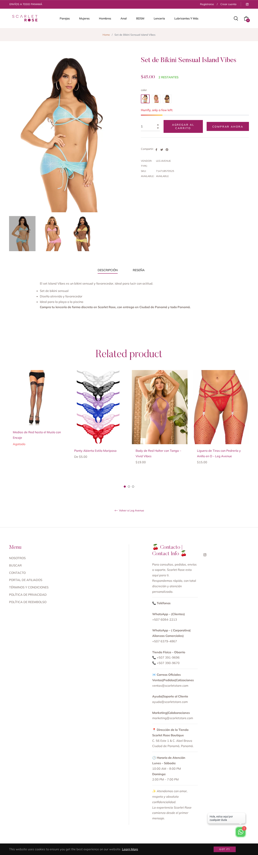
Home (106, 34)
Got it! (224, 849)
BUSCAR (15, 565)
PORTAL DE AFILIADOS (25, 580)
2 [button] (129, 487)
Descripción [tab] (108, 270)
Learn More (130, 849)
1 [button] (125, 487)
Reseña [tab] (139, 270)
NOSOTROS (17, 558)
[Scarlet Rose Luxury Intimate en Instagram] (247, 4)
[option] (37, 414)
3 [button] (133, 487)
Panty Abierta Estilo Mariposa (95, 451)
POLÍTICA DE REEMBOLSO (27, 602)
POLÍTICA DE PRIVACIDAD (28, 594)
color (144, 90)
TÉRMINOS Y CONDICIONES (29, 587)
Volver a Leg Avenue (131, 510)
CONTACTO (17, 573)
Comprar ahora (227, 126)
